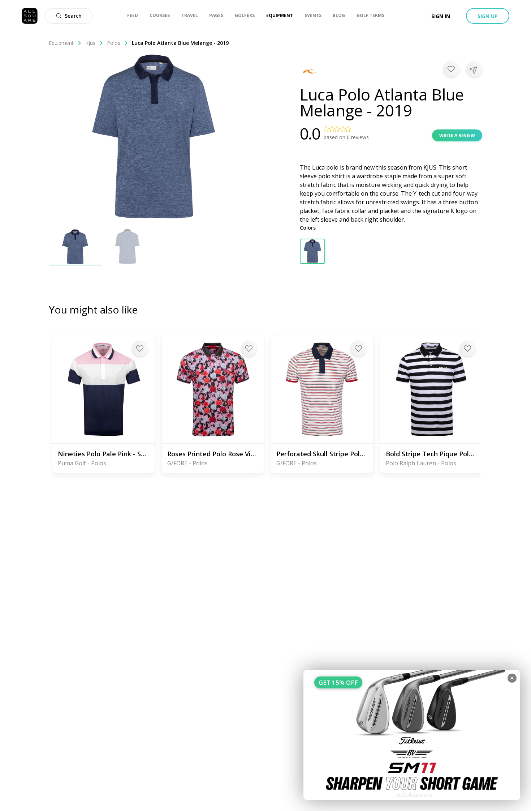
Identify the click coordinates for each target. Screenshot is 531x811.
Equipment (61, 42)
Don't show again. (414, 794)
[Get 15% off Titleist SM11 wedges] (411, 735)
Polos (113, 42)
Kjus (90, 42)
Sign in (440, 16)
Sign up (488, 16)
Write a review (457, 135)
